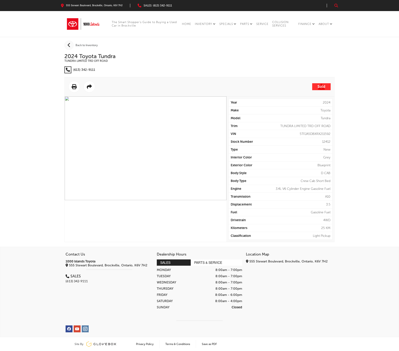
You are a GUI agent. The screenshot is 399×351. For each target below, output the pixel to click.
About (324, 24)
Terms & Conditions (177, 344)
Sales (165, 262)
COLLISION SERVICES (280, 24)
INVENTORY (203, 24)
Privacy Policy (145, 344)
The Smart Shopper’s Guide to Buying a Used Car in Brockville (144, 24)
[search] (336, 5)
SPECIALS (226, 24)
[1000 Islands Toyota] (83, 24)
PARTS (244, 24)
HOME (186, 24)
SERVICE (262, 24)
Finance (304, 24)
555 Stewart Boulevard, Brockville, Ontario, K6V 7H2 (107, 265)
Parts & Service (208, 262)
